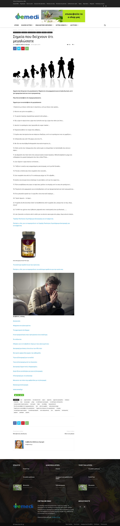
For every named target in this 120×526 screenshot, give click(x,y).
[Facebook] (103, 6)
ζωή (21, 402)
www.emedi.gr (18, 389)
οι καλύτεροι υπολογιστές (56, 402)
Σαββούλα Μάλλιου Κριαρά (22, 44)
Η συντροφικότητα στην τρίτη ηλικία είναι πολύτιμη (30, 334)
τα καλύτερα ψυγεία (33, 410)
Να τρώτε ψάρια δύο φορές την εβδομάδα (27, 353)
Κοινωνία (38, 32)
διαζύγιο (67, 399)
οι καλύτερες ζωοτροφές (42, 402)
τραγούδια (57, 410)
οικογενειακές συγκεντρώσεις (21, 404)
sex (21, 399)
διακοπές (16, 402)
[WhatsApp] (27, 48)
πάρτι (38, 404)
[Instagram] (106, 6)
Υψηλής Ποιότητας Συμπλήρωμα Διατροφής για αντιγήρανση (33, 219)
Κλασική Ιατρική (22, 30)
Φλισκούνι (26, 485)
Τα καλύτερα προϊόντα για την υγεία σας (26, 265)
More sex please (69, 434)
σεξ (37, 406)
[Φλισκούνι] (17, 487)
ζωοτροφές (27, 402)
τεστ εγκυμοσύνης (44, 410)
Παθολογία (44, 32)
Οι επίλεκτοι (17, 339)
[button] (105, 25)
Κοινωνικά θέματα (31, 32)
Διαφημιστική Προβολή (87, 524)
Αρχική (15, 30)
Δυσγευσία (16, 321)
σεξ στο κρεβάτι (43, 406)
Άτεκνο (58, 469)
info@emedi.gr (56, 517)
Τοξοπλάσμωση (60, 485)
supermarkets (27, 399)
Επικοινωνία (104, 524)
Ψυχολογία (50, 32)
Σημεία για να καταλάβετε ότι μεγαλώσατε (24, 408)
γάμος (43, 399)
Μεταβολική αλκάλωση (20, 434)
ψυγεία (27, 412)
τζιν (52, 410)
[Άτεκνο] (50, 471)
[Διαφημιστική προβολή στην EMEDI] (50, 479)
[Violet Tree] (17, 471)
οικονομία (32, 404)
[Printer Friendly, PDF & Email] (19, 395)
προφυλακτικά (52, 404)
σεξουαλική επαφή (53, 406)
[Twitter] (19, 48)
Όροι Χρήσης (69, 524)
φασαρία (22, 412)
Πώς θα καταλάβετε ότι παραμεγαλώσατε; (24, 406)
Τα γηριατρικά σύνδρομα (21, 330)
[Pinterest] (23, 48)
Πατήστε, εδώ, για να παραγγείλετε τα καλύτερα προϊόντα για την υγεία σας (38, 269)
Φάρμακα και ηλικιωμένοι (21, 325)
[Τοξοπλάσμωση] (50, 487)
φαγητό (16, 412)
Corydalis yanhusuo (29, 477)
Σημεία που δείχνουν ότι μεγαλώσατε (45, 408)
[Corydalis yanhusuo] (17, 479)
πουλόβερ (44, 404)
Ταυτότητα (76, 524)
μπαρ (33, 402)
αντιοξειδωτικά (36, 399)
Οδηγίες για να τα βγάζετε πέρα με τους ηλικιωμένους (31, 344)
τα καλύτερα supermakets (20, 410)
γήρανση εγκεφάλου (58, 399)
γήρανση (49, 399)
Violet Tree (26, 469)
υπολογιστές (65, 410)
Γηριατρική (31, 30)
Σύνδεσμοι (96, 524)
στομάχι (59, 408)
